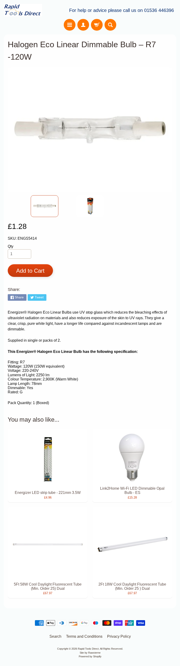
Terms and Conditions (84, 636)
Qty (10, 246)
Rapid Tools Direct (88, 648)
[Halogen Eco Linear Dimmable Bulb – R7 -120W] (44, 206)
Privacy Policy (119, 636)
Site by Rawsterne (90, 652)
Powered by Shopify (90, 656)
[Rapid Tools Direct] (23, 10)
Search (55, 636)
